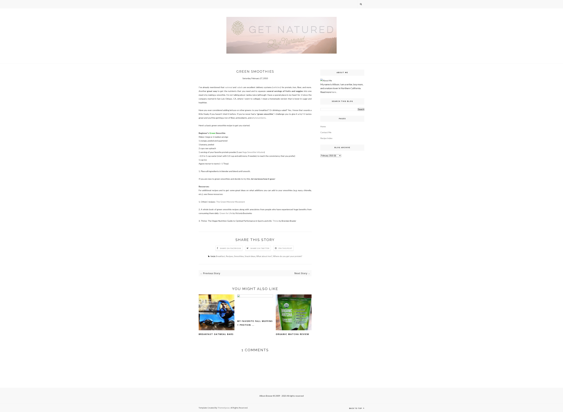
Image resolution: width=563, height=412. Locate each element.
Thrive (276, 221)
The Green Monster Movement (230, 201)
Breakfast (220, 256)
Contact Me (325, 132)
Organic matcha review (292, 334)
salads (240, 87)
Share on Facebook (230, 248)
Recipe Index (326, 138)
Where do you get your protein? (287, 256)
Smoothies (239, 256)
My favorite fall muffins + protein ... (255, 323)
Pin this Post (285, 248)
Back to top (355, 408)
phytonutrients (259, 118)
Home (323, 126)
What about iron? (264, 256)
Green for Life (225, 213)
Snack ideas (250, 256)
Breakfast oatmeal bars (216, 334)
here (334, 92)
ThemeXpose (224, 407)
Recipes (229, 256)
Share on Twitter (259, 248)
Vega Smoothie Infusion (253, 152)
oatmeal (228, 87)
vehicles (276, 87)
